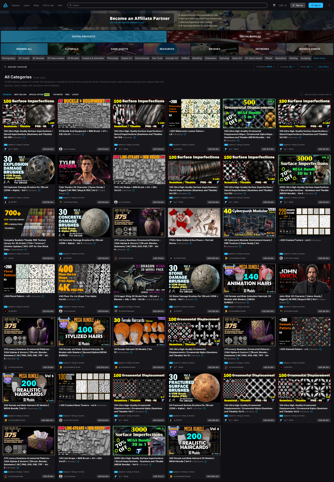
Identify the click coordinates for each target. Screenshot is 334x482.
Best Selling (20, 94)
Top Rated (58, 94)
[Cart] (274, 5)
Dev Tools (157, 58)
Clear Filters (323, 67)
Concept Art (172, 58)
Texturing (224, 58)
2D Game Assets (253, 58)
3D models (23, 58)
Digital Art (126, 58)
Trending (7, 94)
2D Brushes (73, 58)
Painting (293, 58)
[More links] (329, 5)
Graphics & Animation (93, 58)
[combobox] (167, 5)
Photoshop (112, 58)
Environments (142, 58)
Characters (210, 58)
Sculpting (305, 58)
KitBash (185, 58)
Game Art (237, 58)
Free (67, 94)
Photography (8, 58)
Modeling (197, 58)
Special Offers (39, 94)
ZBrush (268, 58)
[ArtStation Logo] (5, 5)
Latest (75, 94)
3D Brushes (38, 58)
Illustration (281, 58)
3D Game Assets (55, 58)
